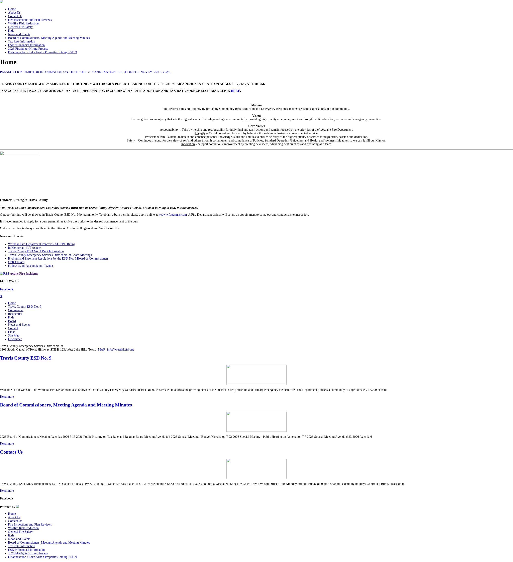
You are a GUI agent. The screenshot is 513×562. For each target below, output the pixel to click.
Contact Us (11, 452)
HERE (235, 90)
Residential (15, 313)
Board (12, 321)
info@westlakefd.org (120, 349)
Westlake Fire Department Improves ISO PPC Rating (41, 244)
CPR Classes (16, 262)
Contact (13, 328)
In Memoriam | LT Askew (24, 247)
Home (12, 303)
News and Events (19, 324)
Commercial (15, 310)
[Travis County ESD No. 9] (256, 375)
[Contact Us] (256, 469)
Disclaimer (15, 339)
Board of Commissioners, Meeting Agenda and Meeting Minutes (66, 404)
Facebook (6, 289)
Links (11, 332)
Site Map (13, 335)
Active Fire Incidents (24, 273)
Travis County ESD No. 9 (24, 306)
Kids (11, 317)
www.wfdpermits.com (173, 214)
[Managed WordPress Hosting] (17, 506)
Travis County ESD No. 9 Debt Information (36, 251)
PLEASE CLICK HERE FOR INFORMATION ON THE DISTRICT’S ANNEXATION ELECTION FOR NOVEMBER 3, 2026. (85, 72)
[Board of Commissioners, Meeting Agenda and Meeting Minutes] (256, 422)
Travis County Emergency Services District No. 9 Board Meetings (50, 255)
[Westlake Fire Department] (1, 2)
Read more (7, 396)
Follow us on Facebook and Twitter (30, 265)
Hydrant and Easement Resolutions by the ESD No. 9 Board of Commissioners (58, 258)
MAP (101, 349)
